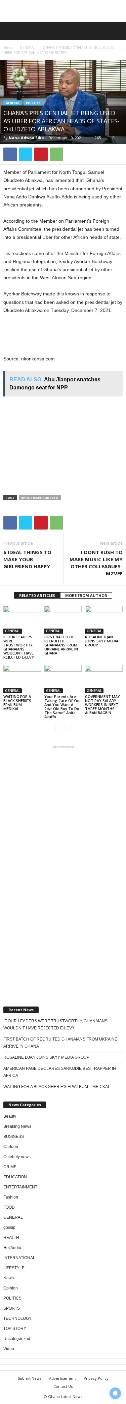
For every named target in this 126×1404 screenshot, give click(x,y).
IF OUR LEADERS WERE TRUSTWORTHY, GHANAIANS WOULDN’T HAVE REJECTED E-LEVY (18, 647)
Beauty (9, 1116)
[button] (115, 31)
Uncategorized (16, 1338)
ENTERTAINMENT (20, 1187)
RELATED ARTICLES (37, 595)
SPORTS (11, 1308)
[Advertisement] (63, 11)
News (8, 1278)
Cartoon (10, 1146)
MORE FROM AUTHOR (86, 595)
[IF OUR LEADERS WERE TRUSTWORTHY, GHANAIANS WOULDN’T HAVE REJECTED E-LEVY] (22, 620)
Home (7, 47)
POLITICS (33, 103)
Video (8, 1348)
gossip (9, 1227)
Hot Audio (12, 1247)
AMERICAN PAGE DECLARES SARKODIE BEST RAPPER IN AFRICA (59, 1072)
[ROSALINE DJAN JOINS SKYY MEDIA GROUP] (104, 620)
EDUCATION (15, 1177)
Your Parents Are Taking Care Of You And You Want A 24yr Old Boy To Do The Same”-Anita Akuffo (62, 706)
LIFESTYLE (14, 1268)
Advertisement (62, 1378)
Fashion (10, 1197)
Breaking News (17, 1126)
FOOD (9, 1207)
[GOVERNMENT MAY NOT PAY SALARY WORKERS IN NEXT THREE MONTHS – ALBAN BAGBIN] (104, 679)
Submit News (29, 1378)
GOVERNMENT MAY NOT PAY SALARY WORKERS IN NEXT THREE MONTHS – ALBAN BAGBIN (102, 704)
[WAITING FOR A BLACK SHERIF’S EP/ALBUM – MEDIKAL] (22, 679)
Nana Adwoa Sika (26, 137)
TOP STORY (14, 1328)
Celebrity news (17, 1156)
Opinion (10, 1288)
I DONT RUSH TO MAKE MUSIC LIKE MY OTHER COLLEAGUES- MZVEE (96, 563)
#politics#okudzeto (39, 498)
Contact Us (63, 1386)
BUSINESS (13, 1136)
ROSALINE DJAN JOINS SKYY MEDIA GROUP (101, 640)
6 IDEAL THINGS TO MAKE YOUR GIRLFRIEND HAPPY (27, 559)
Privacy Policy (96, 1378)
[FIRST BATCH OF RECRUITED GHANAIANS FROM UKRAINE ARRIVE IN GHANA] (63, 620)
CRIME (9, 1166)
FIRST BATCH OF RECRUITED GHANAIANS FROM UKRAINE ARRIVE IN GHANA (61, 645)
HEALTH (11, 1237)
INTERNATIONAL (19, 1257)
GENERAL (27, 47)
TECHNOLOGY (17, 1318)
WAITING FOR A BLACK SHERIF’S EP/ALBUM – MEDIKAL (17, 702)
